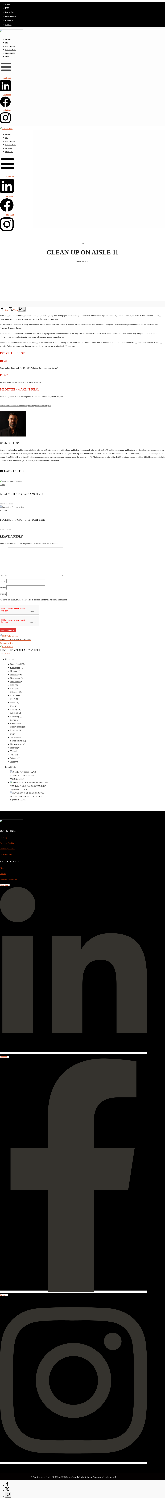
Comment (4, 575)
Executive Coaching (7, 843)
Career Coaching (6, 854)
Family (13, 688)
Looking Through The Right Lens (22, 519)
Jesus (30, 406)
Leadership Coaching (7, 849)
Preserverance (16, 727)
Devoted (13, 671)
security (45, 406)
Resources (9, 20)
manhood (14, 723)
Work (2, 485)
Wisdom (3, 510)
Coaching (3, 838)
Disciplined (15, 681)
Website (3, 594)
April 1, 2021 (5, 529)
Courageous (15, 667)
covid (12, 406)
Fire (82, 243)
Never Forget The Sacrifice (26, 796)
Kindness (14, 713)
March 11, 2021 (6, 504)
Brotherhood (15, 664)
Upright (13, 748)
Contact (8, 24)
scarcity (38, 406)
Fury (12, 706)
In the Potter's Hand (22, 775)
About (7, 4)
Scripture (14, 737)
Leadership (14, 716)
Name (2, 581)
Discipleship (15, 678)
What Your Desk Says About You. (22, 494)
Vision (13, 751)
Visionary (14, 755)
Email (2, 587)
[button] (6, 71)
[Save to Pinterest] (8, 1495)
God (19, 406)
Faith (12, 685)
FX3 (7, 8)
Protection (14, 730)
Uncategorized (16, 744)
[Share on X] (7, 1490)
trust (49, 406)
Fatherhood (15, 692)
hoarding (24, 406)
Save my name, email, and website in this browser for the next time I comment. (35, 600)
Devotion (14, 674)
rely (33, 406)
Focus (12, 702)
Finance (13, 695)
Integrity (13, 709)
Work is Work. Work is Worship (28, 786)
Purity (12, 734)
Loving (13, 720)
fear (15, 406)
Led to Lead (10, 12)
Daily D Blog (10, 16)
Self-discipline (16, 741)
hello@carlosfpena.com (8, 879)
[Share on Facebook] (7, 1485)
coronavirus (5, 406)
